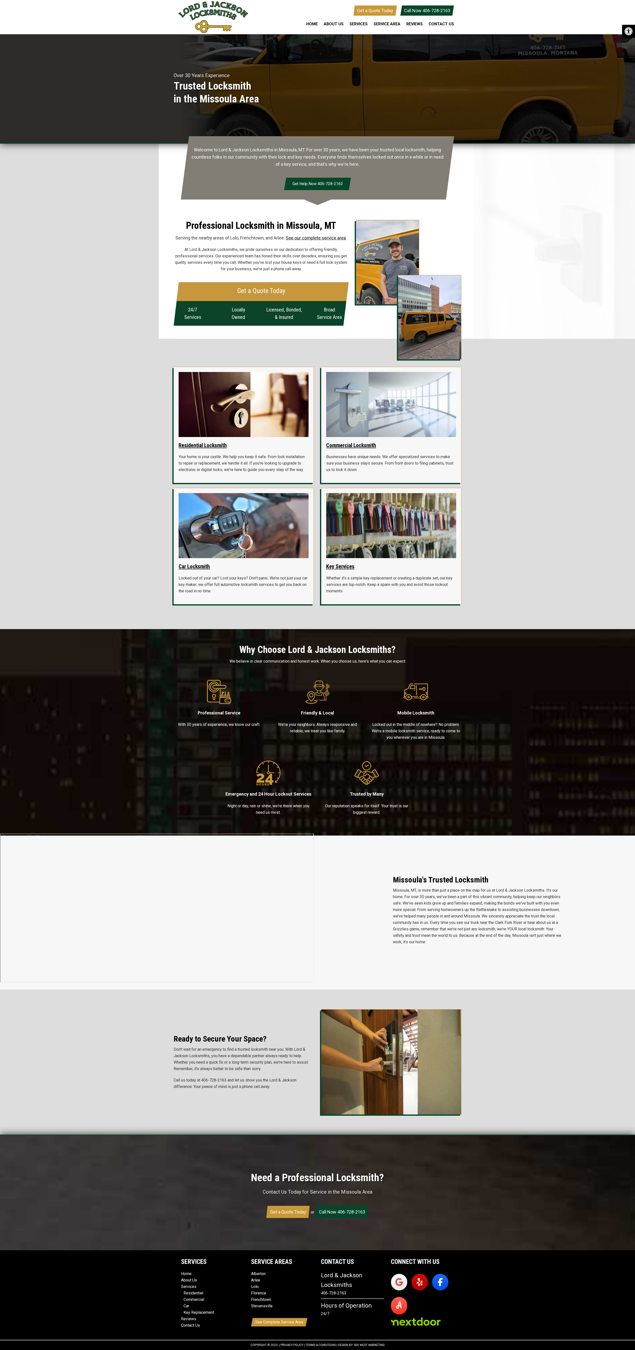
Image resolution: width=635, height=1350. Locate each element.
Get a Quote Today (375, 10)
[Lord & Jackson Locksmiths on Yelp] (420, 1282)
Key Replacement (199, 1312)
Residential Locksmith (203, 445)
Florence (258, 1293)
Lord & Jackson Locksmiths (213, 17)
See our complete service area (316, 237)
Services (188, 1286)
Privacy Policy (292, 1345)
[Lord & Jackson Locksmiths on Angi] (399, 1306)
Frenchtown (261, 1299)
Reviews (188, 1319)
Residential (193, 1293)
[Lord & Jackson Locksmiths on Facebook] (440, 1282)
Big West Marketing (369, 1345)
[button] (628, 31)
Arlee (255, 1280)
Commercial (194, 1299)
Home (186, 1274)
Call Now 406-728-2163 (427, 10)
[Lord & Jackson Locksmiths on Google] (399, 1282)
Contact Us (190, 1325)
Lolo (255, 1286)
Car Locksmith (194, 566)
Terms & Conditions (321, 1345)
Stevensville (262, 1306)
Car (186, 1306)
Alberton (258, 1274)
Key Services (340, 566)
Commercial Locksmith (351, 445)
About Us (189, 1280)
